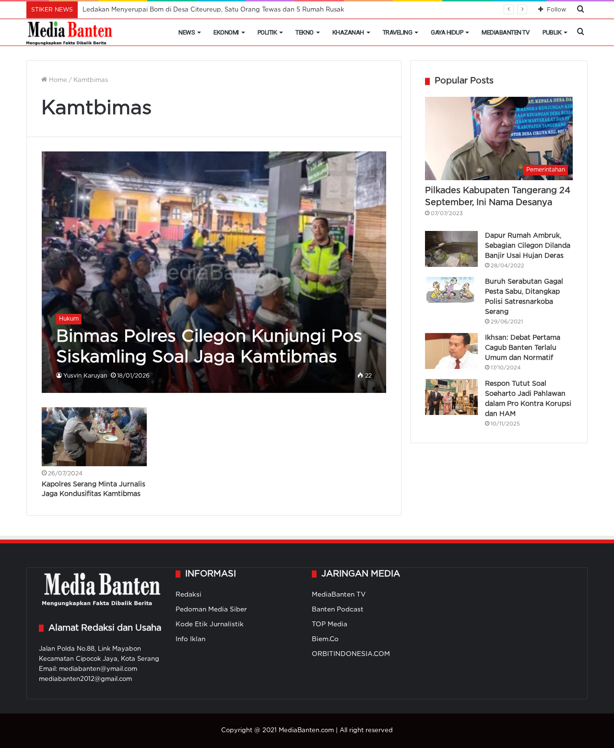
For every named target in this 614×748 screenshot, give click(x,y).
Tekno (304, 32)
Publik (552, 32)
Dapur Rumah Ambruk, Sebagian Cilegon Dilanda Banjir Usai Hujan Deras (527, 246)
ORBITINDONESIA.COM (351, 654)
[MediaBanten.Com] (70, 32)
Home (57, 80)
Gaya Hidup (447, 32)
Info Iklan (190, 639)
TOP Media (329, 624)
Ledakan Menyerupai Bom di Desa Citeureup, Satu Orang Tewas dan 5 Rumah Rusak (213, 9)
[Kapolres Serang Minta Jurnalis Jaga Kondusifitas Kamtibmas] (94, 437)
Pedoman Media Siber (211, 609)
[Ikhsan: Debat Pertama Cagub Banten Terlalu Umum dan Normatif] (451, 351)
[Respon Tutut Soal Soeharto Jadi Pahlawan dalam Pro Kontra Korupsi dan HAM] (451, 397)
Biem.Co (325, 639)
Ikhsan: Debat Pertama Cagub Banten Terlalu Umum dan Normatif (522, 348)
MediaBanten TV (505, 32)
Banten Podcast (338, 609)
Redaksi (188, 595)
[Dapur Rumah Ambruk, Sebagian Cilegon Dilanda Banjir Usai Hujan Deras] (451, 249)
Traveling (398, 32)
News (186, 32)
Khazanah (348, 32)
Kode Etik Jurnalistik (210, 624)
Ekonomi (226, 32)
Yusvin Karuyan (85, 376)
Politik (267, 32)
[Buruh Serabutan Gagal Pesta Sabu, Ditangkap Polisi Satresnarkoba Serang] (451, 290)
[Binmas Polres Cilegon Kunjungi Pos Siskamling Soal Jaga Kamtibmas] (214, 271)
